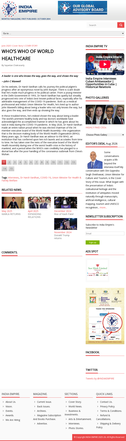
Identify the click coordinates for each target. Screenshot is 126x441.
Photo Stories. (76, 428)
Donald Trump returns (62, 237)
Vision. (8, 406)
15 (11, 168)
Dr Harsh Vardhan (29, 177)
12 (66, 162)
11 (60, 162)
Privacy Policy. (107, 406)
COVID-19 (45, 177)
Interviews (13, 177)
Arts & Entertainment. (80, 419)
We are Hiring (12, 419)
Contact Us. (105, 401)
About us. (10, 401)
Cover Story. (75, 401)
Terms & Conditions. (110, 410)
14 (4, 168)
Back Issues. (43, 406)
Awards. (9, 415)
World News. (75, 406)
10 (53, 162)
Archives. (41, 410)
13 (73, 162)
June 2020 (6, 45)
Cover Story (17, 45)
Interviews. (74, 423)
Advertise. (41, 423)
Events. (9, 410)
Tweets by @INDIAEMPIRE (100, 378)
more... (103, 207)
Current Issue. (44, 401)
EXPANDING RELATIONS (34, 216)
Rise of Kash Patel (64, 214)
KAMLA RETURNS (11, 214)
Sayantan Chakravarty (14, 65)
